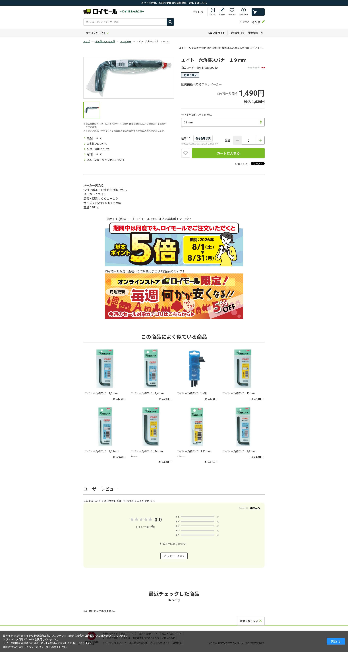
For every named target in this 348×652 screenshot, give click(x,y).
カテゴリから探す (96, 32)
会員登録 (222, 15)
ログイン (212, 15)
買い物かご (258, 12)
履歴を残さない (249, 621)
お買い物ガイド (216, 32)
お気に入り (232, 14)
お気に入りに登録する (185, 153)
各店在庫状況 (203, 138)
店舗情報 (234, 32)
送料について (94, 154)
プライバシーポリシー (33, 647)
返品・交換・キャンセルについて (106, 160)
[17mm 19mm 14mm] (223, 122)
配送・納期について (98, 149)
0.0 (158, 519)
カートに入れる (228, 153)
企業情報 (253, 32)
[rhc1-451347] (91, 110)
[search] (170, 22)
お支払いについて (97, 143)
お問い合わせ (243, 15)
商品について (94, 138)
